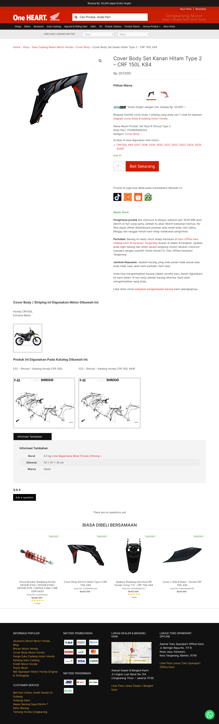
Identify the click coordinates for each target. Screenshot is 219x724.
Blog (16, 644)
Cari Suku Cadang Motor (59, 34)
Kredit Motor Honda (25, 664)
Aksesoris (39, 26)
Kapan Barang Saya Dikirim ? (30, 704)
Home (16, 47)
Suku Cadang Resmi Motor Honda (52, 47)
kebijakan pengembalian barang (154, 289)
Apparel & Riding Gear (75, 26)
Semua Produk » (151, 26)
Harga (18, 26)
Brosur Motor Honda (25, 648)
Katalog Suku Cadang (26, 660)
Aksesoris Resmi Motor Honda (31, 640)
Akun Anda (185, 9)
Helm (93, 26)
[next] (202, 568)
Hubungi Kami (21, 700)
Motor (27, 26)
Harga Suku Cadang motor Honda (34, 656)
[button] (100, 61)
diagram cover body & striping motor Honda (140, 118)
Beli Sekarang (142, 166)
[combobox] (110, 17)
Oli (100, 26)
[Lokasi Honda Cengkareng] (131, 662)
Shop (26, 47)
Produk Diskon (132, 26)
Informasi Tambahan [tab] (29, 436)
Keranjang (200, 9)
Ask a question (25, 497)
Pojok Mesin (20, 667)
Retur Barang (21, 708)
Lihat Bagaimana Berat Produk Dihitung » (77, 456)
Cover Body (83, 47)
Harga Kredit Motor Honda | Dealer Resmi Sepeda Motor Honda (36, 17)
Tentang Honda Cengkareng (30, 711)
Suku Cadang (54, 26)
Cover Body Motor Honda (29, 652)
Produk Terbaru (113, 26)
